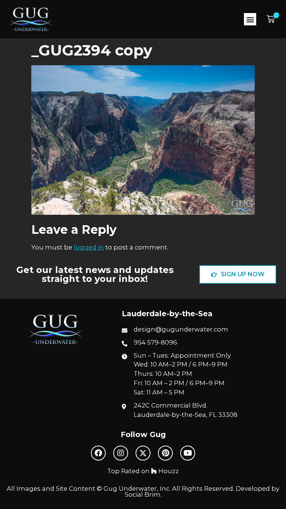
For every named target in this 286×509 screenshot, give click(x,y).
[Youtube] (187, 453)
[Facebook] (98, 453)
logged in (89, 247)
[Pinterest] (165, 453)
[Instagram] (120, 453)
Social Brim (143, 494)
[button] (250, 19)
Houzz (168, 471)
